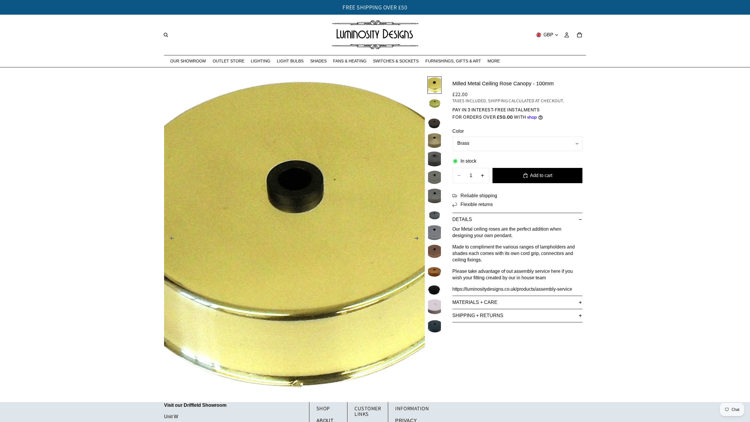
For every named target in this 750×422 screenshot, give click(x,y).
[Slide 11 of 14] (434, 270)
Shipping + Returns (477, 315)
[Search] (165, 34)
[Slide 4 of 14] (434, 140)
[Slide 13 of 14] (434, 307)
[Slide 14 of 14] (434, 325)
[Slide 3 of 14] (434, 122)
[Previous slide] (170, 239)
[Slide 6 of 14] (434, 177)
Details (462, 219)
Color (458, 131)
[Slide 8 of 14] (434, 214)
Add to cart (541, 175)
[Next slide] (418, 239)
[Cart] (579, 34)
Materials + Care (474, 302)
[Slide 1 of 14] (434, 85)
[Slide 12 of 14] (434, 288)
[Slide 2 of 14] (434, 104)
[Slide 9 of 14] (434, 233)
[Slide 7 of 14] (434, 196)
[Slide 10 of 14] (434, 251)
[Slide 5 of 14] (434, 159)
